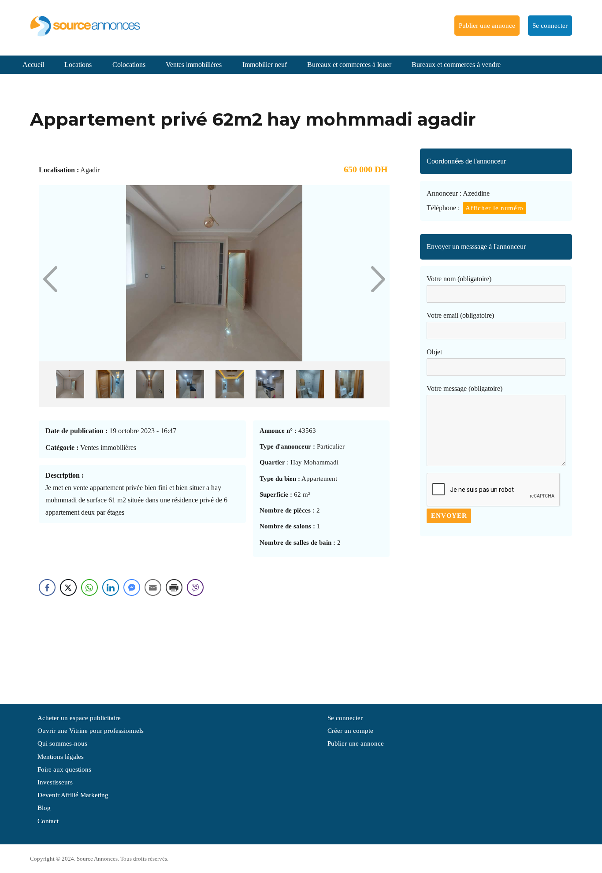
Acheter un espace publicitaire (79, 717)
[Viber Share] (195, 587)
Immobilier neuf (264, 64)
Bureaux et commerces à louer (349, 64)
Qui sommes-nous (62, 743)
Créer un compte (350, 730)
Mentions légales (60, 756)
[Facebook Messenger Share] (131, 587)
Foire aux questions (64, 769)
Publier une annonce (487, 25)
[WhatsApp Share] (89, 587)
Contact (48, 821)
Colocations (128, 64)
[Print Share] (174, 587)
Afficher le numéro (494, 208)
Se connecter (550, 25)
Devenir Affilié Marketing (72, 795)
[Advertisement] (496, 615)
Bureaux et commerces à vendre (456, 64)
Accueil (33, 64)
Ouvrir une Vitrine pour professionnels (90, 730)
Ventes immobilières (194, 64)
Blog (44, 807)
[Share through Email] (153, 587)
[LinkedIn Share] (110, 587)
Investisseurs (55, 782)
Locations (78, 64)
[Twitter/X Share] (68, 587)
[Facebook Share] (47, 587)
